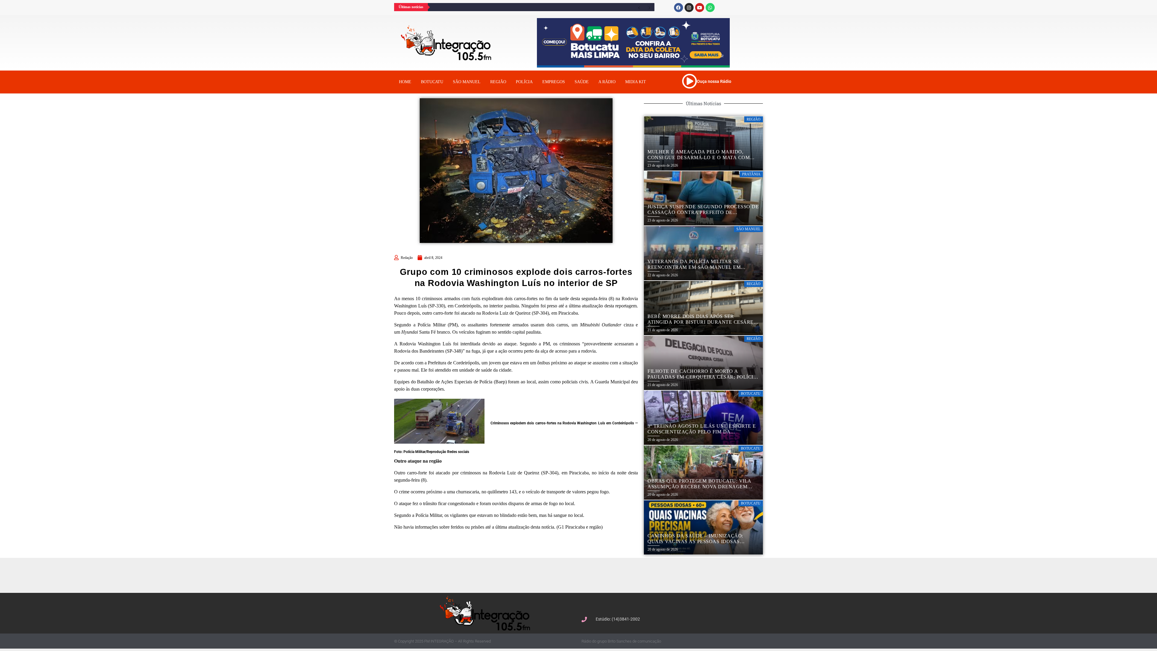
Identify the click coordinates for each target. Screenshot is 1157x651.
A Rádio (607, 82)
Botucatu (432, 82)
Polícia (524, 82)
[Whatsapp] (710, 7)
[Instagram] (689, 7)
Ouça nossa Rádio (714, 81)
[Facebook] (678, 7)
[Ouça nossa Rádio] (689, 81)
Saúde (582, 82)
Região (498, 82)
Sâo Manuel (467, 82)
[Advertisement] (581, 574)
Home (405, 82)
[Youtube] (699, 7)
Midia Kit (635, 82)
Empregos (553, 82)
